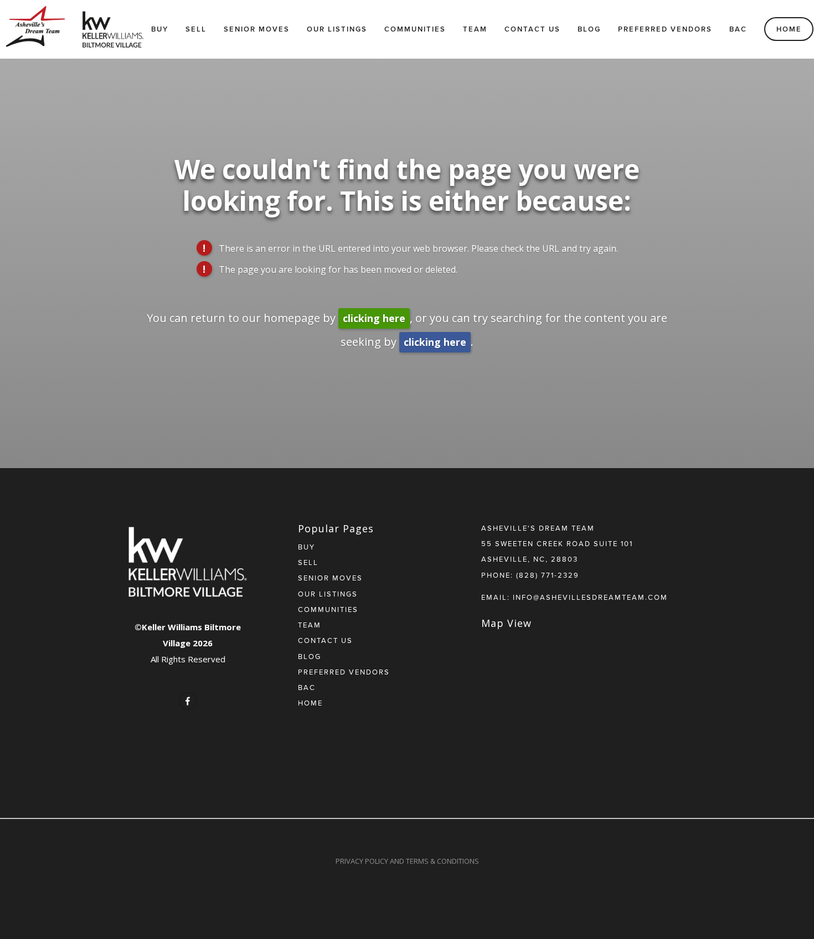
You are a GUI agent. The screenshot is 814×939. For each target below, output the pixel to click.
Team (475, 29)
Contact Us (532, 29)
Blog (589, 29)
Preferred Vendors (665, 29)
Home (789, 29)
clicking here (374, 318)
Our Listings (337, 29)
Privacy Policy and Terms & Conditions (407, 861)
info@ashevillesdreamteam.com (590, 597)
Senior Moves (257, 29)
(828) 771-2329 (547, 575)
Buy (159, 29)
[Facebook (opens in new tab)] (188, 701)
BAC (738, 29)
